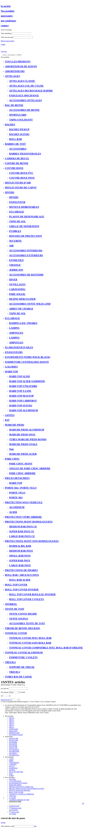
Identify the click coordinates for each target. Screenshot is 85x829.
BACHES (12, 779)
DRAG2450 (13, 731)
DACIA (12, 766)
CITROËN (12, 764)
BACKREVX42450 (16, 735)
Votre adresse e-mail (7, 826)
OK (35, 826)
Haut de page (5, 700)
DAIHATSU (13, 768)
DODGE (12, 770)
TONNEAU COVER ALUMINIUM (21, 794)
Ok (83, 803)
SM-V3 (11, 723)
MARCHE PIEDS (15, 785)
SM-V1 (11, 720)
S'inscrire (4, 51)
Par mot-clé (4, 688)
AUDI (11, 759)
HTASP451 (13, 753)
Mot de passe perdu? (7, 41)
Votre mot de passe (7, 37)
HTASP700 (13, 744)
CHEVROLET (14, 762)
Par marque (4, 692)
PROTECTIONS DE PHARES (19, 790)
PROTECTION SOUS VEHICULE (21, 787)
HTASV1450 (13, 740)
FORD (11, 775)
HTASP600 (13, 742)
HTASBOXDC (14, 751)
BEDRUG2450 (14, 733)
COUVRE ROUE (15, 781)
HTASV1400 (13, 738)
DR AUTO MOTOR (16, 772)
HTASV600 (13, 746)
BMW (11, 761)
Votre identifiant (6, 33)
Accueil (4, 55)
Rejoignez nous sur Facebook (15, 809)
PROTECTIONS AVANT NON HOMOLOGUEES (26, 788)
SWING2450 (13, 729)
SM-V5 (11, 727)
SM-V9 (11, 718)
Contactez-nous (14, 806)
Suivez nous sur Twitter (14, 813)
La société (12, 798)
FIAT (11, 774)
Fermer (3, 822)
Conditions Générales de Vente (19, 800)
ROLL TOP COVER (16, 792)
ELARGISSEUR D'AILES (18, 783)
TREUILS (12, 796)
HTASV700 (13, 748)
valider (3, 44)
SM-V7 (11, 725)
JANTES (19, 55)
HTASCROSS (14, 749)
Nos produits (11, 55)
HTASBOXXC (14, 755)
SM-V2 (11, 722)
